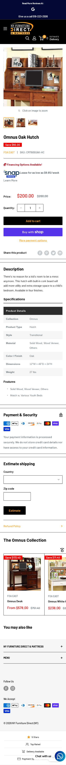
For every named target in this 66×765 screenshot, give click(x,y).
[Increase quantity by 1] (39, 208)
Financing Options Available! (24, 164)
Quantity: (9, 207)
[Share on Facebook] (39, 252)
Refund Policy (12, 526)
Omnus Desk (15, 601)
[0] (41, 38)
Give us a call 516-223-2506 (33, 16)
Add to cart (33, 221)
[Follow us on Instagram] (12, 688)
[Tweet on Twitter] (53, 252)
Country (9, 471)
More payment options (33, 240)
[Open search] (27, 38)
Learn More (10, 180)
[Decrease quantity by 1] (21, 208)
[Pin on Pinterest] (46, 252)
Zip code (9, 488)
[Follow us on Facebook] (6, 688)
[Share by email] (60, 252)
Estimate (14, 510)
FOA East (9, 152)
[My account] (34, 38)
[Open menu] (5, 28)
